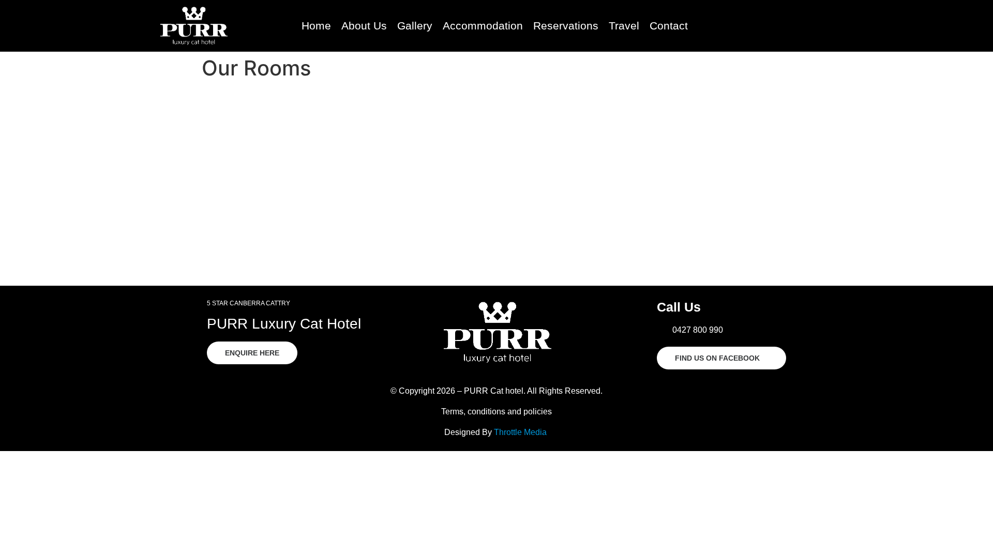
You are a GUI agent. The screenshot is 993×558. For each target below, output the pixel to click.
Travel (624, 26)
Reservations (565, 26)
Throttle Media (520, 432)
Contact (669, 26)
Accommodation (483, 26)
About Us (364, 26)
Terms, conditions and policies (496, 411)
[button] (779, 26)
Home (316, 26)
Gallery (414, 26)
